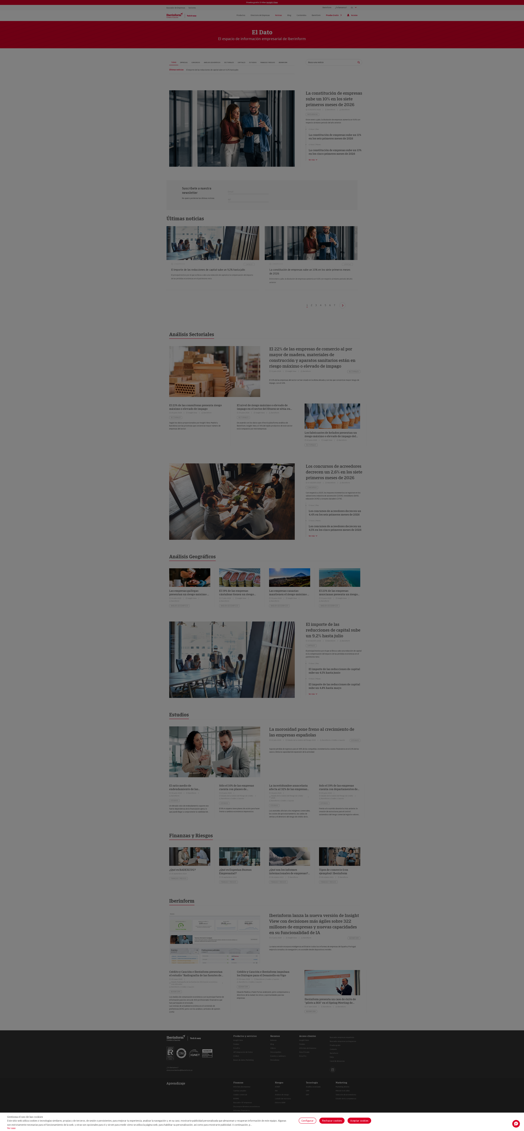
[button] (516, 1124)
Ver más (11, 1128)
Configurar (307, 1120)
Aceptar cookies (359, 1120)
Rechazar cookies (332, 1120)
